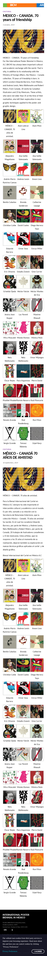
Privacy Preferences (10, 951)
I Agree (38, 951)
